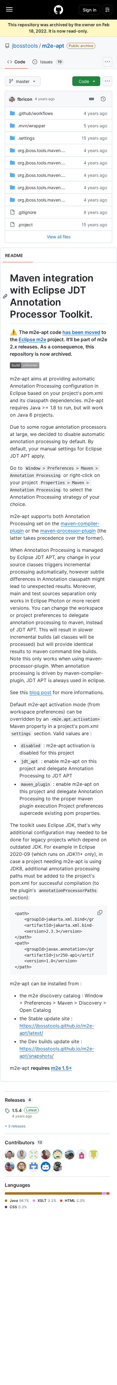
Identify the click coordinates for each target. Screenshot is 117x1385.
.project (25, 224)
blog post (40, 692)
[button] (100, 912)
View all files (58, 236)
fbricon (24, 99)
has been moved (81, 332)
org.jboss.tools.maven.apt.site (47, 175)
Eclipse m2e (32, 339)
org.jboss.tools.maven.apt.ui (45, 199)
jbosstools (25, 46)
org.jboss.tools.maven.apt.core (48, 150)
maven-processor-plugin (68, 531)
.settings (26, 138)
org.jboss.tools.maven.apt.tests (48, 187)
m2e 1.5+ (61, 1068)
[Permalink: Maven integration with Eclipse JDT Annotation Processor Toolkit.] (6, 296)
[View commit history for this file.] (103, 99)
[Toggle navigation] (9, 9)
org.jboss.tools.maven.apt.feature (51, 162)
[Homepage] (58, 9)
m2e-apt (53, 46)
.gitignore (27, 212)
